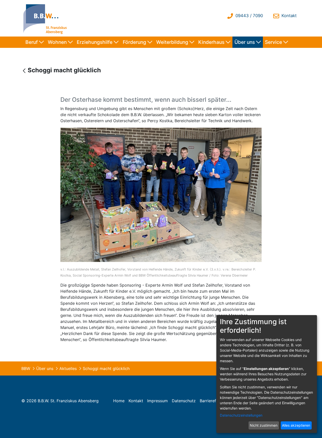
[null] (25, 70)
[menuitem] (34, 42)
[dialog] (266, 374)
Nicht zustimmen (263, 425)
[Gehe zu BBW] (46, 18)
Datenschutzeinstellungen (241, 415)
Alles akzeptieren (296, 425)
